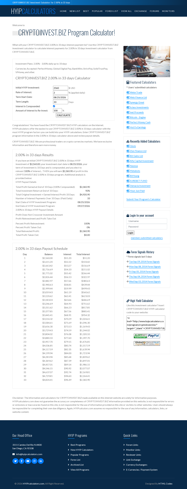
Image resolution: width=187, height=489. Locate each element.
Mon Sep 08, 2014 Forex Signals (145, 266)
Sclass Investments (139, 107)
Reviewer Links (133, 454)
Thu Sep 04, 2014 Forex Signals (144, 276)
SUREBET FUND (138, 180)
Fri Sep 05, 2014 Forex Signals (144, 271)
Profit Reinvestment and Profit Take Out (36, 218)
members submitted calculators (147, 237)
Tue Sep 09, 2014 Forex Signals (144, 261)
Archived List (77, 464)
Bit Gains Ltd (136, 155)
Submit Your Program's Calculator (144, 199)
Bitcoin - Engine (138, 117)
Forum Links (132, 444)
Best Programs (78, 444)
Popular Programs (80, 454)
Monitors (168, 11)
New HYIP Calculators (82, 449)
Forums (154, 11)
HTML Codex (165, 483)
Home (63, 11)
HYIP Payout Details (26, 181)
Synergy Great (137, 102)
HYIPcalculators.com (33, 483)
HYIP (33, 11)
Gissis (133, 145)
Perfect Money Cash (140, 122)
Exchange (141, 11)
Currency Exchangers (136, 464)
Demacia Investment (140, 185)
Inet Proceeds (137, 112)
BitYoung (134, 175)
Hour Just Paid (137, 190)
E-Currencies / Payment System (141, 469)
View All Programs (80, 469)
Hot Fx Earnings (138, 127)
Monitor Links (133, 449)
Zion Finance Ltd (138, 150)
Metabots (135, 170)
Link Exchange (133, 459)
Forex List (111, 11)
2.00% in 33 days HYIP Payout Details (34, 209)
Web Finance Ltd (138, 97)
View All (126, 11)
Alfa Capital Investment (142, 160)
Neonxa (134, 165)
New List (75, 11)
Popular (97, 11)
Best (86, 11)
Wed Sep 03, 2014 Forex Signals (145, 281)
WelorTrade (136, 92)
